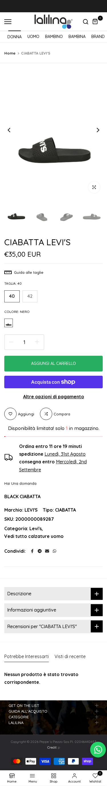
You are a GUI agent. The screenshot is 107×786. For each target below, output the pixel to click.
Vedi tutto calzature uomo (34, 536)
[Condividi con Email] (47, 551)
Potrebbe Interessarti (26, 656)
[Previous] (13, 130)
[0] (95, 22)
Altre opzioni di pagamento (53, 396)
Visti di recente (70, 656)
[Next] (94, 130)
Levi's (35, 528)
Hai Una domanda (20, 483)
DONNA (14, 36)
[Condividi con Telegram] (39, 551)
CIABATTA (65, 510)
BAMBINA (77, 36)
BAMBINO (54, 36)
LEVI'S (31, 510)
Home (9, 53)
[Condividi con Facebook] (32, 551)
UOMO (33, 36)
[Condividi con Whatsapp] (54, 551)
